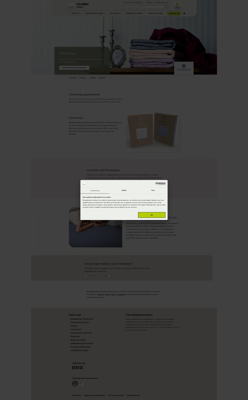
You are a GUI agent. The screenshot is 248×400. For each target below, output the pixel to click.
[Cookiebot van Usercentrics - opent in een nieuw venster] (157, 183)
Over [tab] (153, 190)
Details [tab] (124, 190)
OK (152, 215)
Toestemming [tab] (94, 190)
